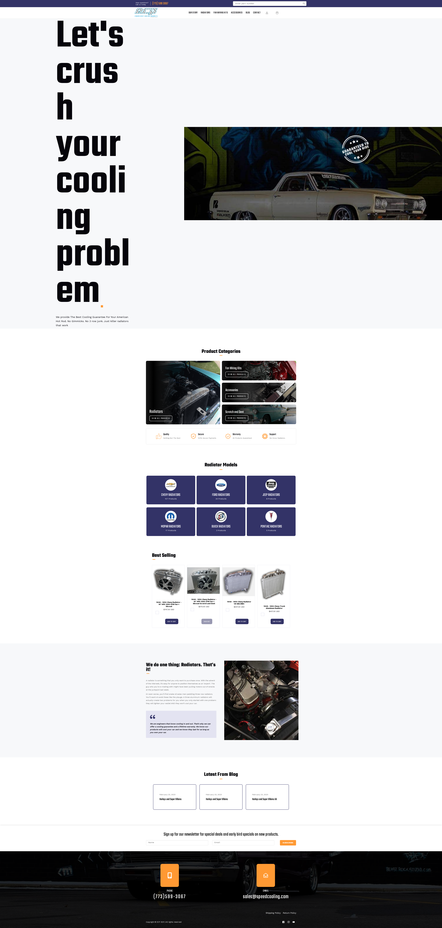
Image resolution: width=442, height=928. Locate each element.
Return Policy (289, 913)
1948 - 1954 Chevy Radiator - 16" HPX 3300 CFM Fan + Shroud (169, 604)
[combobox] (269, 3)
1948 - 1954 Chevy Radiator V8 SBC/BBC (239, 603)
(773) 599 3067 (160, 3)
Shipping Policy (273, 913)
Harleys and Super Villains (170, 799)
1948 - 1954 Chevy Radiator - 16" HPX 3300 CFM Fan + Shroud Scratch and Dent (204, 601)
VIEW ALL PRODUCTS (161, 418)
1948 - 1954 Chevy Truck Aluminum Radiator (274, 607)
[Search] (303, 3)
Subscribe (288, 843)
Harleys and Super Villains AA (264, 799)
